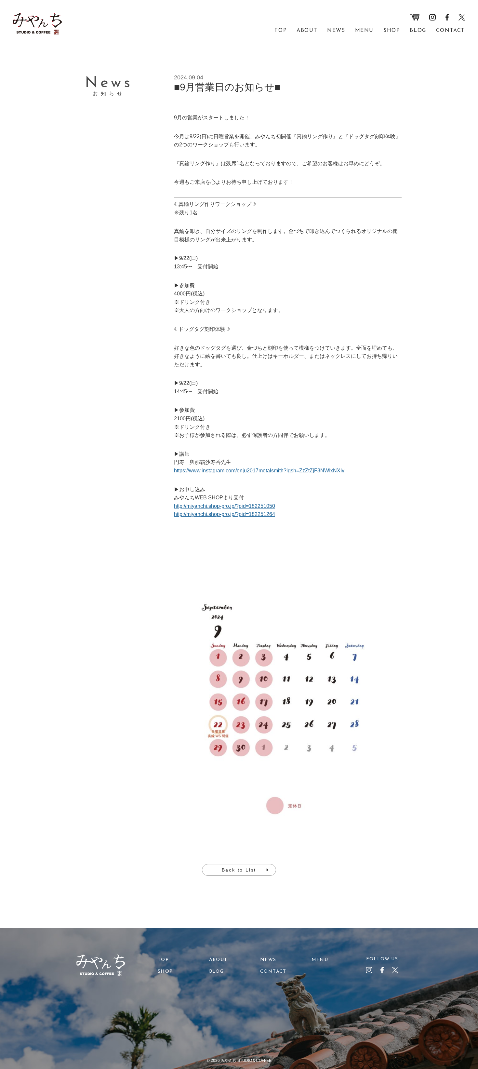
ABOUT (307, 30)
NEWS (336, 30)
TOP (280, 30)
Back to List (239, 870)
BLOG (418, 30)
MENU (364, 30)
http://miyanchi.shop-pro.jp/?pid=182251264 (224, 514)
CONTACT (450, 30)
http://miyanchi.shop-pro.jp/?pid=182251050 (224, 506)
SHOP (391, 30)
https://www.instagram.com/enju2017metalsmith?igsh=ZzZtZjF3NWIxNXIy (259, 470)
